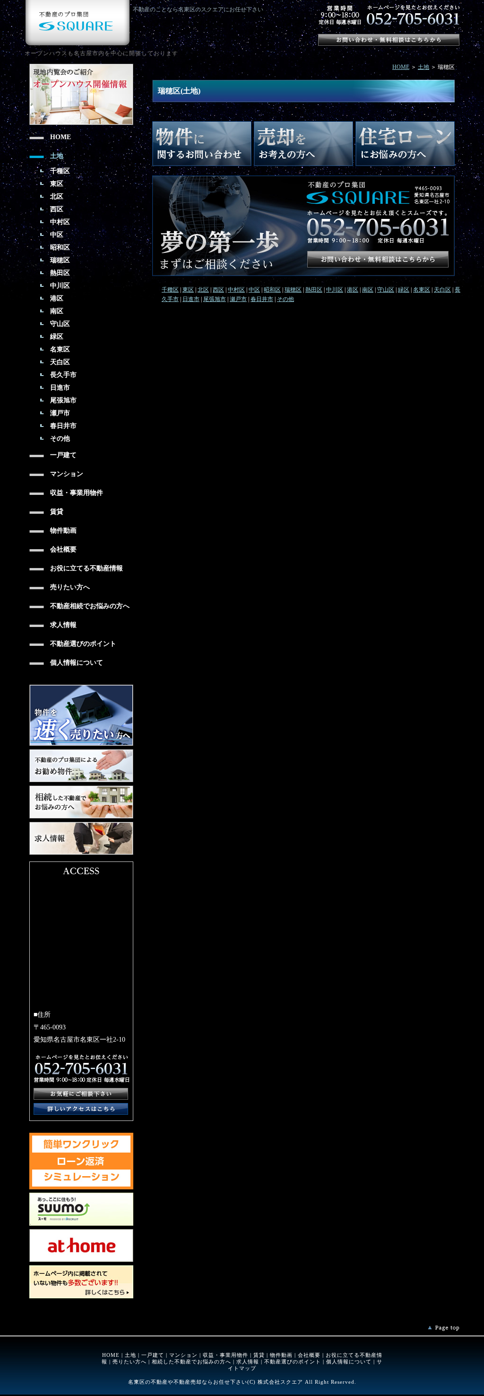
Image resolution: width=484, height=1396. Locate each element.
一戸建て (152, 1355)
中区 (254, 289)
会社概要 (309, 1355)
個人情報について (349, 1361)
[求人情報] (81, 825)
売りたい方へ (129, 1361)
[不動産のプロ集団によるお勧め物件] (81, 752)
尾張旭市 (214, 299)
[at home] (81, 1232)
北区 (203, 289)
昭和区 (272, 289)
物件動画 (281, 1355)
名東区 (421, 289)
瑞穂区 (293, 289)
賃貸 (259, 1355)
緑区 (403, 289)
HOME (400, 67)
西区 (218, 289)
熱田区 (313, 289)
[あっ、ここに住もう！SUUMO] (81, 1196)
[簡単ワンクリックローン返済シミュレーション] (81, 1136)
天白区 (442, 289)
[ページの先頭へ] (443, 1328)
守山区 (385, 289)
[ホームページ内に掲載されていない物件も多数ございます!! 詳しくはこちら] (81, 1268)
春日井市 (262, 299)
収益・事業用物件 (225, 1355)
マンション (183, 1355)
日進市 (190, 299)
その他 (285, 299)
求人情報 (247, 1361)
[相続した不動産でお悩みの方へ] (81, 789)
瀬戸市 (238, 299)
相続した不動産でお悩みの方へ (191, 1361)
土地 (423, 67)
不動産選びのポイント (292, 1361)
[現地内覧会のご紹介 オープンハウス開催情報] (81, 67)
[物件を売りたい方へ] (81, 688)
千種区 (170, 289)
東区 (188, 289)
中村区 (236, 289)
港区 (352, 289)
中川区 (334, 289)
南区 (367, 289)
